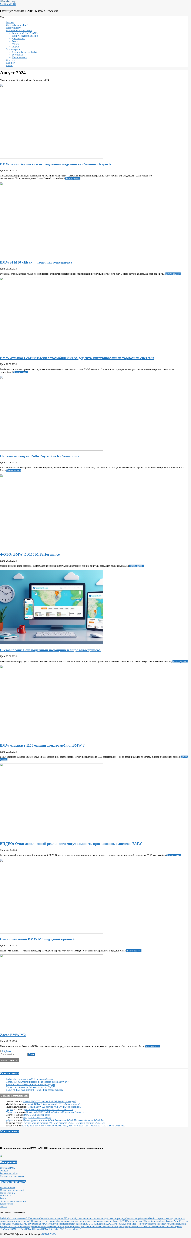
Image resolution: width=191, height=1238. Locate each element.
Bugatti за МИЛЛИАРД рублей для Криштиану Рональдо (55, 1112)
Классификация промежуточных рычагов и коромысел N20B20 (79, 1226)
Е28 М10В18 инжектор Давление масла (26, 1226)
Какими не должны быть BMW (109, 1221)
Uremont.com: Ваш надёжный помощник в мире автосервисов (50, 650)
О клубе (4, 1170)
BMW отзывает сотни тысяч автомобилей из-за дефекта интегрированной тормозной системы (77, 358)
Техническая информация (13, 1201)
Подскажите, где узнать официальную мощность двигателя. (62, 1221)
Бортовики (5, 1195)
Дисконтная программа (12, 1176)
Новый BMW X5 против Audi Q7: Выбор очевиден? (49, 1101)
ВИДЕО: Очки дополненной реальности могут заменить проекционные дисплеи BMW (71, 844)
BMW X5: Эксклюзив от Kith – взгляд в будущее (30, 1084)
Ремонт (3, 1198)
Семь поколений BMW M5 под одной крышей (37, 939)
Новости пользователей (12, 1190)
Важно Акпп (172, 1221)
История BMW (7, 1168)
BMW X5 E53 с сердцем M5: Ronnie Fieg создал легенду (34, 1090)
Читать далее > (72, 178)
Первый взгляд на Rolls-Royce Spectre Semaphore (40, 456)
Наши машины (7, 1193)
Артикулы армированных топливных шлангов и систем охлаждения (147, 1226)
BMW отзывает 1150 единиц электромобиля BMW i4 (43, 745)
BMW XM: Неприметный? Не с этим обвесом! (30, 1079)
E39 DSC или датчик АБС (97, 1223)
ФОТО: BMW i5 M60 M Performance (30, 554)
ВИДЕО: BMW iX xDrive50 (37, 1117)
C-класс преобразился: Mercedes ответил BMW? (30, 1087)
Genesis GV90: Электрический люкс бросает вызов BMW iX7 (37, 1082)
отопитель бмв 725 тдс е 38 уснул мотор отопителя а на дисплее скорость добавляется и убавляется (98, 1218)
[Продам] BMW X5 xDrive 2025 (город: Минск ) (56, 1229)
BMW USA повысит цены (36, 1115)
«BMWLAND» (48, 1234)
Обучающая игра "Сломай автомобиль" (145, 1221)
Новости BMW (7, 1187)
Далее (8, 1051)
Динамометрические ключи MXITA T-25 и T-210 (48, 1109)
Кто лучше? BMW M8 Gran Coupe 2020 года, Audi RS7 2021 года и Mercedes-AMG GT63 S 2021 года (73, 1125)
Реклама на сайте (8, 1173)
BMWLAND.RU (8, 4)
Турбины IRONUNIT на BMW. (16, 1229)
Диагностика (6, 1203)
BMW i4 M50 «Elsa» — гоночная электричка (36, 262)
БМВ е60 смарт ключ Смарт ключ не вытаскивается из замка (53, 1223)
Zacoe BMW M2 (13, 1035)
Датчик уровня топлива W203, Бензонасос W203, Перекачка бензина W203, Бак (64, 1120)
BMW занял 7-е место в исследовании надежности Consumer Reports (55, 164)
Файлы (3, 1206)
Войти (9, 65)
